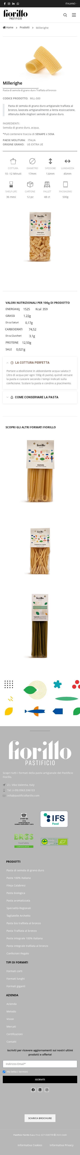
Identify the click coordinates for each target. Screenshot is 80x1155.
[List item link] (40, 790)
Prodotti (25, 27)
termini (23, 1071)
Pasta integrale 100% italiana (25, 938)
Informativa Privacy (61, 1145)
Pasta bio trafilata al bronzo (24, 923)
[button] (74, 15)
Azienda (12, 1004)
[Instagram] (46, 1090)
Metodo (11, 1011)
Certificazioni (15, 1034)
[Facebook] (33, 1090)
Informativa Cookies (30, 1145)
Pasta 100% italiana (19, 878)
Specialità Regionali (19, 908)
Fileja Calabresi (16, 885)
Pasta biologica (16, 893)
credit (64, 1134)
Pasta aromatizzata (18, 900)
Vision (10, 1019)
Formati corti (14, 971)
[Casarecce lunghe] (40, 549)
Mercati (11, 1026)
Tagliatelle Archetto (18, 915)
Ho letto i (17, 1071)
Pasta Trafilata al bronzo (22, 930)
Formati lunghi (16, 978)
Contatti (11, 1041)
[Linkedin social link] (13, 3)
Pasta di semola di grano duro (25, 870)
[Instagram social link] (9, 3)
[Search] (65, 15)
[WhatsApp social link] (18, 3)
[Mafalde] (40, 471)
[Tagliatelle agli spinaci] (40, 627)
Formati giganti (16, 986)
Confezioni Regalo (18, 953)
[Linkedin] (40, 1090)
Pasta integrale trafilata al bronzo (27, 946)
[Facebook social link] (5, 3)
